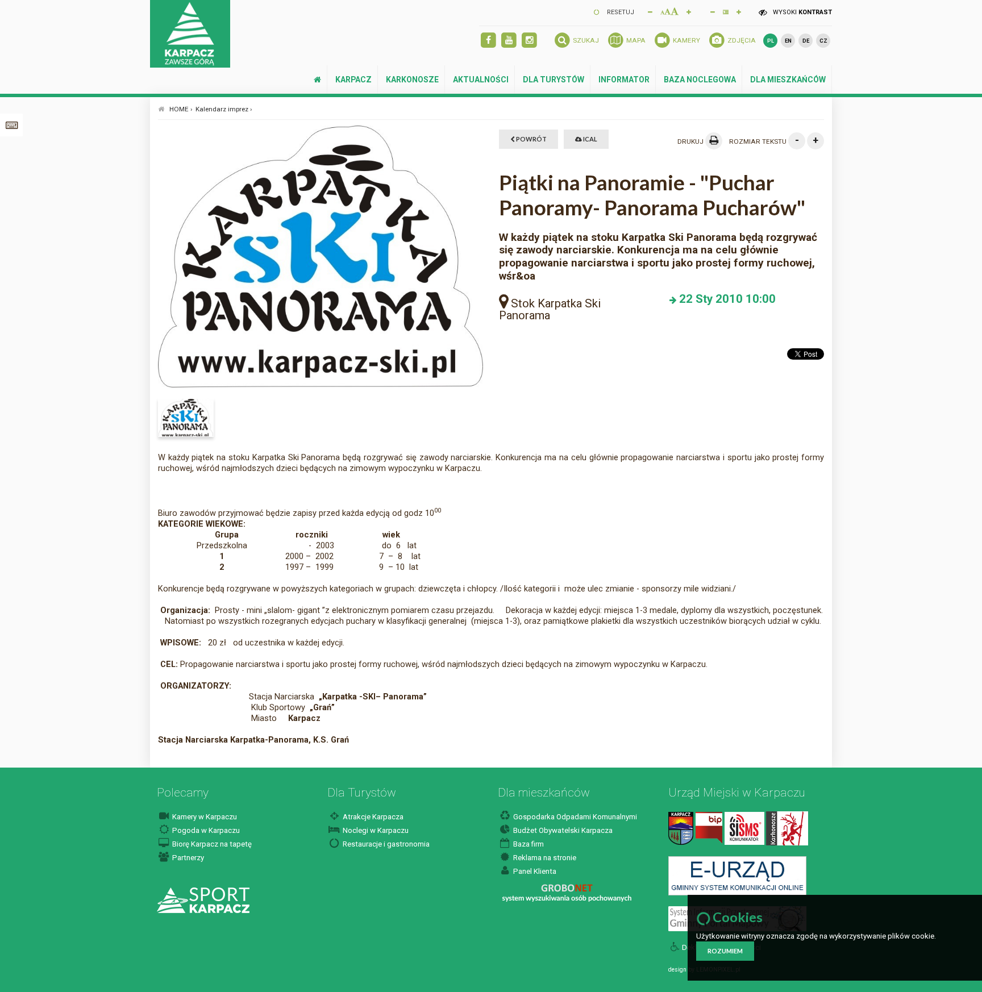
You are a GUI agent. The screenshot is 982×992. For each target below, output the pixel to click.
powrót (531, 139)
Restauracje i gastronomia (385, 844)
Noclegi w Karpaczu (375, 830)
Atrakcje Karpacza (372, 816)
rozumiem (725, 951)
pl (770, 40)
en (788, 40)
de (805, 40)
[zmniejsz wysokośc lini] (713, 11)
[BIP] (709, 827)
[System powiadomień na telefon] (744, 827)
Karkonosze (412, 79)
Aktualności (481, 79)
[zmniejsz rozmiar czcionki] (650, 11)
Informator (624, 79)
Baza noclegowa (700, 79)
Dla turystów (553, 79)
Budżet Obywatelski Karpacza (562, 830)
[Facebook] (488, 40)
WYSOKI (801, 12)
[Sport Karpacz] (203, 899)
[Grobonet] (567, 893)
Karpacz (353, 79)
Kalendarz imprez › (223, 109)
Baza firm (527, 844)
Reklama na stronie (543, 857)
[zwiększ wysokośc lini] (689, 11)
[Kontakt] (680, 827)
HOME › (181, 109)
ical (589, 139)
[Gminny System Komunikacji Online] (737, 875)
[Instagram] (529, 40)
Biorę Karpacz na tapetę (211, 844)
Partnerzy (187, 857)
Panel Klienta (533, 871)
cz (823, 40)
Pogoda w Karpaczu (205, 830)
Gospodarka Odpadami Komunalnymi (574, 816)
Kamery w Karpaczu (203, 816)
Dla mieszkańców (788, 79)
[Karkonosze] (787, 827)
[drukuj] (713, 140)
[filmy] (509, 40)
